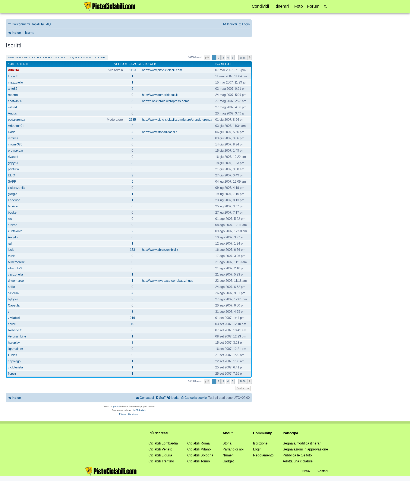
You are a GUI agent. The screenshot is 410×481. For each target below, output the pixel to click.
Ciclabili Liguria (160, 455)
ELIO (11, 175)
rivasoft (13, 156)
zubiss (12, 355)
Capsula (13, 305)
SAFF (12, 181)
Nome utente (18, 64)
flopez (12, 373)
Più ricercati (158, 433)
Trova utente (14, 57)
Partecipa (290, 433)
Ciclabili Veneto (160, 449)
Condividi (260, 6)
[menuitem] (46, 24)
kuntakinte (15, 231)
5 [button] (232, 57)
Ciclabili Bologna (200, 455)
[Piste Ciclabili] (110, 6)
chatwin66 (15, 101)
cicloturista (15, 367)
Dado (11, 132)
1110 (132, 70)
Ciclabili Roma (198, 443)
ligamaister (15, 348)
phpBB (116, 406)
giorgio (12, 194)
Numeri (228, 455)
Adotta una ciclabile (298, 461)
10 (132, 324)
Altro (102, 57)
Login (257, 449)
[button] (207, 57)
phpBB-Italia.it (139, 410)
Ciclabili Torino (198, 461)
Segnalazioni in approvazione (305, 449)
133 (132, 249)
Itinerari (281, 6)
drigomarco (16, 280)
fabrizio (13, 206)
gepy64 (13, 163)
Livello (118, 64)
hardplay (14, 342)
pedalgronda (16, 119)
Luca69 (13, 76)
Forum (313, 6)
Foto (298, 6)
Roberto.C (15, 330)
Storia (227, 443)
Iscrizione (260, 443)
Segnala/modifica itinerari (302, 443)
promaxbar (15, 150)
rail (10, 243)
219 (132, 318)
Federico (14, 200)
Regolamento (263, 455)
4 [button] (228, 57)
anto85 (12, 88)
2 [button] (218, 57)
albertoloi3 (15, 268)
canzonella (15, 274)
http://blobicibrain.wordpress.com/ (165, 101)
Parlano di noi (233, 449)
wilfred (12, 107)
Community (262, 433)
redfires (13, 138)
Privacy (305, 470)
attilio (11, 287)
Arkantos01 (16, 126)
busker (13, 212)
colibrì (12, 324)
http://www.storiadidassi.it (159, 132)
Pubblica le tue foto (297, 455)
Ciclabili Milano (199, 449)
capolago (14, 361)
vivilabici (14, 318)
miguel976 (15, 144)
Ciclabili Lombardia (163, 443)
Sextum (13, 293)
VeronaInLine (17, 336)
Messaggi (133, 64)
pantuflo (13, 169)
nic (10, 218)
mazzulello (15, 82)
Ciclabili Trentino (161, 461)
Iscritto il (223, 64)
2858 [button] (243, 57)
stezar (12, 225)
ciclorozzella (16, 187)
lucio (11, 249)
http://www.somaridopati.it (160, 95)
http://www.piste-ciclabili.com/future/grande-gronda (177, 119)
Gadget (228, 461)
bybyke (13, 299)
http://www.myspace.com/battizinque (167, 280)
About (228, 433)
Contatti (323, 470)
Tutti (25, 57)
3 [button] (223, 57)
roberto (13, 95)
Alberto (13, 70)
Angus (12, 113)
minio (11, 256)
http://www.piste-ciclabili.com (162, 70)
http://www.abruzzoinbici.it (160, 249)
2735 (132, 119)
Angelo (13, 237)
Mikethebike (16, 262)
